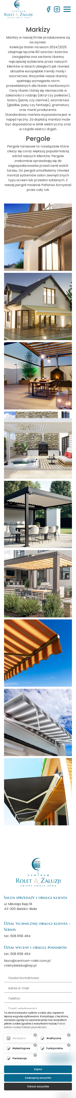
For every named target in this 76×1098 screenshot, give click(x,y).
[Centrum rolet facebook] (48, 9)
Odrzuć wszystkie (38, 1086)
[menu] (67, 9)
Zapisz (38, 1069)
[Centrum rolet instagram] (57, 9)
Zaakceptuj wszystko (38, 1078)
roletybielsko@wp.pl (20, 965)
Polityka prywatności (34, 1027)
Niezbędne (19, 1038)
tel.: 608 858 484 (17, 936)
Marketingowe (21, 1048)
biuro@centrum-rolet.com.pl (27, 960)
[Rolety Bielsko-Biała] (18, 9)
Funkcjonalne (54, 1048)
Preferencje (20, 1058)
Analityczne (53, 1038)
